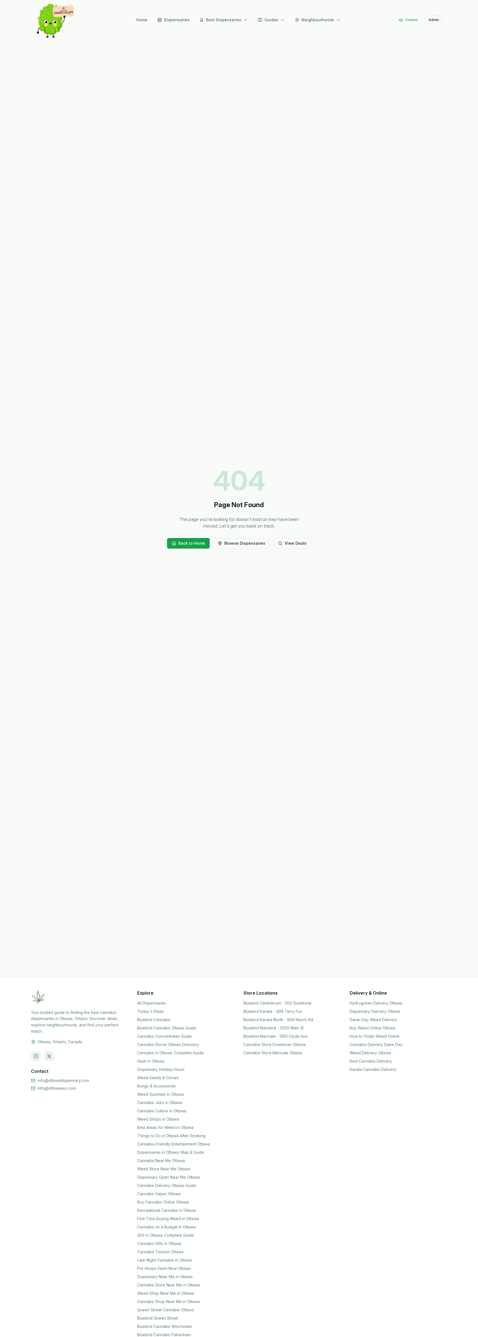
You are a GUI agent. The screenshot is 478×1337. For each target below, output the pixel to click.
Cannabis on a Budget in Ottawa (166, 1227)
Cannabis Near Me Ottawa (161, 1160)
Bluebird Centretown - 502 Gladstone (277, 1003)
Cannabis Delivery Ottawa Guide (166, 1185)
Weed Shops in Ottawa (158, 1119)
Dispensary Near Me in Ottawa (165, 1276)
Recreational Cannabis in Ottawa (166, 1210)
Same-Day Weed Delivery (373, 1019)
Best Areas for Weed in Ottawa (165, 1127)
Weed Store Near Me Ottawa (163, 1168)
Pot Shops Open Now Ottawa (164, 1268)
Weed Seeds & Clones (158, 1077)
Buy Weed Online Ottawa (372, 1028)
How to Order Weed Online (374, 1036)
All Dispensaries (151, 1003)
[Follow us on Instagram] (36, 1056)
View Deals (295, 543)
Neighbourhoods (318, 19)
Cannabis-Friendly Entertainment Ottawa (173, 1144)
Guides (271, 19)
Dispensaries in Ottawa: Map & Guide (170, 1152)
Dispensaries (176, 19)
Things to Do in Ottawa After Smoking (171, 1135)
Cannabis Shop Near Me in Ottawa (168, 1301)
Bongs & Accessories (156, 1086)
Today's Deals (150, 1011)
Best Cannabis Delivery (371, 1061)
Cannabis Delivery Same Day (376, 1044)
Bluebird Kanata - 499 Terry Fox (272, 1011)
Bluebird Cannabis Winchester (164, 1326)
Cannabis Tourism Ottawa (160, 1251)
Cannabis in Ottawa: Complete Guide (170, 1052)
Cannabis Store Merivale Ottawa (272, 1052)
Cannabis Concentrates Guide (164, 1036)
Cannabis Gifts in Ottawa (159, 1243)
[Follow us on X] (49, 1056)
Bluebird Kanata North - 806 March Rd (278, 1019)
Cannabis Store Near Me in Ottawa (168, 1285)
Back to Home (191, 543)
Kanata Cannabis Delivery (373, 1069)
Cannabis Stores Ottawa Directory (168, 1044)
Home (141, 19)
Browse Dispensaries (244, 543)
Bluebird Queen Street (157, 1318)
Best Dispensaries (223, 19)
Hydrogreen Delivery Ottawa (376, 1003)
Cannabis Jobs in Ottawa (159, 1102)
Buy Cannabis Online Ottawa (163, 1202)
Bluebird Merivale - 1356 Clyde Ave (275, 1036)
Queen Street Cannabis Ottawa (165, 1309)
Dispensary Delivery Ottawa (375, 1011)
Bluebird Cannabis (153, 1019)
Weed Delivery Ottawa (370, 1052)
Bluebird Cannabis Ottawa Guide (166, 1028)
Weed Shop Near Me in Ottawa (165, 1293)
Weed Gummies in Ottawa (160, 1094)
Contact (411, 20)
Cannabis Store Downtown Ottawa (274, 1044)
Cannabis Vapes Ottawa (159, 1193)
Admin (433, 20)
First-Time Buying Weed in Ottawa (168, 1218)
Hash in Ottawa (150, 1061)
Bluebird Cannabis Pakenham (164, 1334)
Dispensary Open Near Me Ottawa (168, 1177)
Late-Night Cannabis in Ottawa (164, 1260)
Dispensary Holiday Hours (161, 1069)
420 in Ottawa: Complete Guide (165, 1235)
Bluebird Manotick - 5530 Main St (273, 1028)
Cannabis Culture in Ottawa (161, 1110)
